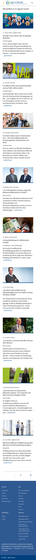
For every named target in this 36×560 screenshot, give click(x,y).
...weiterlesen (7, 56)
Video (3, 516)
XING (19, 507)
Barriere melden (23, 533)
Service (4, 487)
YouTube (21, 501)
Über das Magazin (23, 490)
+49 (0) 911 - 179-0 (19, 548)
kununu (20, 509)
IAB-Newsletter (6, 501)
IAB (19, 487)
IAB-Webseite (22, 493)
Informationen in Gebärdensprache (24, 530)
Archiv (4, 493)
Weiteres (21, 513)
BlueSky (20, 498)
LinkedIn (21, 504)
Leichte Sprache (23, 536)
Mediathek (5, 513)
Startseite (5, 490)
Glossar (4, 496)
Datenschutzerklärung (25, 522)
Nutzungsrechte (23, 519)
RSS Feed (5, 498)
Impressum (21, 539)
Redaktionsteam (23, 516)
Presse (20, 496)
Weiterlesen (18, 15)
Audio (4, 519)
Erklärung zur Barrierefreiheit (23, 525)
